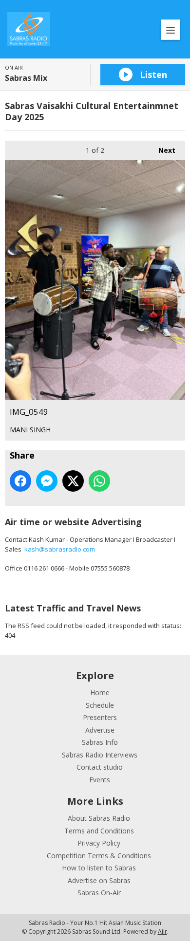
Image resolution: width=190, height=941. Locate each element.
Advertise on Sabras (99, 880)
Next (162, 150)
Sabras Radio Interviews (99, 754)
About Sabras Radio (99, 818)
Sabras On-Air (99, 892)
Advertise (99, 730)
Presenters (100, 717)
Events (99, 779)
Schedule (100, 705)
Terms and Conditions (99, 830)
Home (100, 692)
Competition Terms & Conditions (99, 855)
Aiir (162, 931)
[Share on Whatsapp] (99, 481)
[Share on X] (73, 481)
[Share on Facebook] (20, 481)
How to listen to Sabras (99, 867)
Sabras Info (100, 742)
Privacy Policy (98, 843)
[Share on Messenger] (46, 481)
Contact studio (99, 767)
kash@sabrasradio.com (59, 549)
